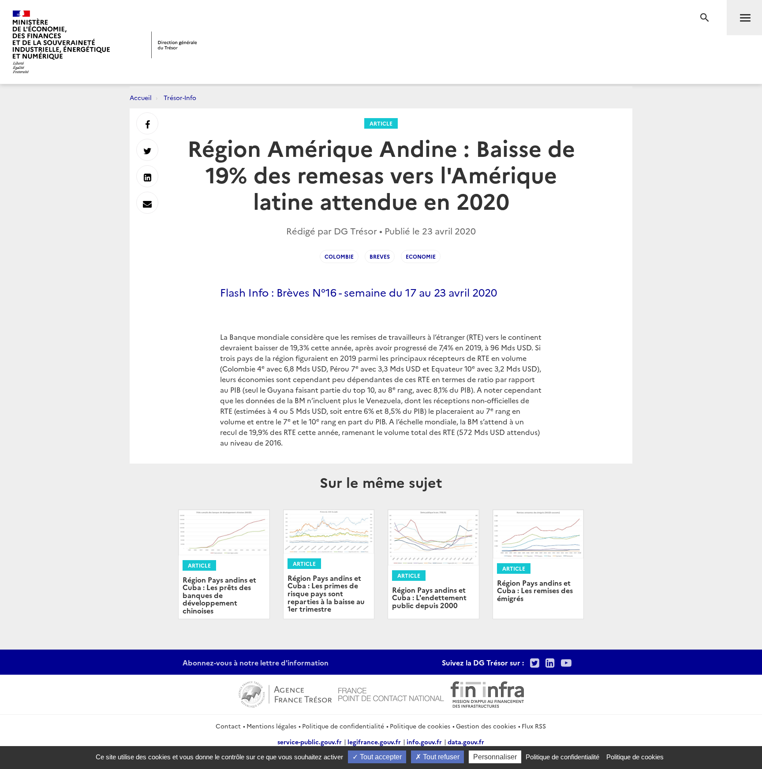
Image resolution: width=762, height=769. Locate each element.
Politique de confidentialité (343, 725)
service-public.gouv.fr (309, 741)
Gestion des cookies (486, 725)
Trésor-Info (180, 97)
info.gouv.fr (424, 741)
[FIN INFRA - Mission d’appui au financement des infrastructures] (487, 693)
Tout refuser (440, 757)
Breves (380, 256)
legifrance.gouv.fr (374, 741)
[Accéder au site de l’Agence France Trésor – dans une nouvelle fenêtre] (285, 693)
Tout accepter (380, 757)
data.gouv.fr (466, 741)
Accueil (141, 97)
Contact (228, 725)
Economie (421, 256)
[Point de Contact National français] (391, 693)
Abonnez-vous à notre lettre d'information (256, 662)
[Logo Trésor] (174, 45)
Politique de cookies (420, 725)
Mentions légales (271, 725)
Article (381, 123)
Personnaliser (495, 757)
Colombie (339, 256)
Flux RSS (534, 725)
